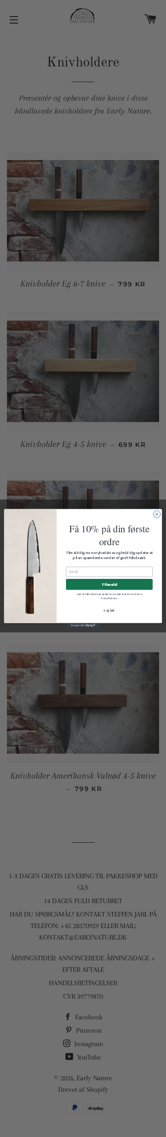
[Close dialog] (156, 514)
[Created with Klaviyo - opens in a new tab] (83, 625)
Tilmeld (109, 585)
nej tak (109, 610)
